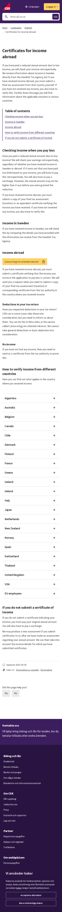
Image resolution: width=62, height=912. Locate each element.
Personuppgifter (11, 862)
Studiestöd (8, 761)
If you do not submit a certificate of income (28, 137)
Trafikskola (9, 847)
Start (4, 27)
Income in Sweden (15, 121)
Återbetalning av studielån (27, 670)
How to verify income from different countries (30, 132)
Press (6, 809)
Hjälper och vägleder (13, 841)
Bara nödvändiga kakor (31, 903)
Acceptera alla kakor (31, 895)
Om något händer (12, 777)
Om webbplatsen (13, 857)
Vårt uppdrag (9, 798)
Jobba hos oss (10, 804)
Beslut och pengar (12, 772)
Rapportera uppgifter (14, 836)
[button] (31, 398)
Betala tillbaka (10, 766)
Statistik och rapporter (14, 815)
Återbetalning (46, 670)
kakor (19, 887)
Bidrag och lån (12, 756)
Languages (16, 27)
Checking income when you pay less (24, 116)
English (28, 27)
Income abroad (13, 127)
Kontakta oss (10, 725)
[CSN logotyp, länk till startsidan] (6, 6)
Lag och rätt (9, 820)
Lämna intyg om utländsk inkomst (22, 261)
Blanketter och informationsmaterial (22, 783)
